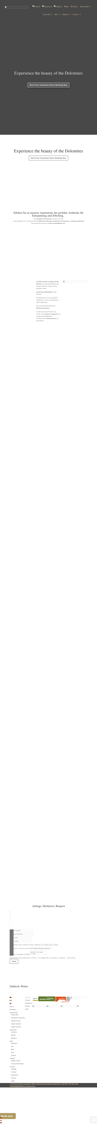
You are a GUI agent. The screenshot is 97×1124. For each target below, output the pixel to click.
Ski (12, 1046)
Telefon (12, 941)
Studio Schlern (16, 1027)
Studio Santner (16, 1024)
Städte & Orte (15, 1061)
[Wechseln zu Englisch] (28, 11)
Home (36, 8)
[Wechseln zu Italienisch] (17, 11)
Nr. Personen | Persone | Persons (20, 948)
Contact (6, 15)
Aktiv (76, 8)
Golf (12, 1052)
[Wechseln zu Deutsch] (1, 1118)
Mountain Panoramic (18, 1018)
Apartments (54, 8)
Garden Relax (15, 1021)
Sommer (14, 1032)
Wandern (14, 1043)
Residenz (44, 8)
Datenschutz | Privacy (16, 958)
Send (14, 961)
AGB (12, 1081)
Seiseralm (66, 8)
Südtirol (86, 8)
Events (13, 1055)
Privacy (13, 1078)
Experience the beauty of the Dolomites (48, 73)
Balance (14, 1038)
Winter (13, 1035)
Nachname (13, 934)
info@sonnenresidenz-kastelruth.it (26, 181)
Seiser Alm (14, 1015)
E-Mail (11, 937)
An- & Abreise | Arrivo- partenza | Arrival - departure (25, 945)
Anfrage (13, 1069)
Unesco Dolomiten (17, 1064)
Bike (12, 1049)
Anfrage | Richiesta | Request (24, 198)
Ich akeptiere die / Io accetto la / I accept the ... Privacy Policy (57, 958)
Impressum (14, 1075)
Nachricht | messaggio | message (20, 954)
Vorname (12, 930)
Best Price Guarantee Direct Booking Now (48, 85)
